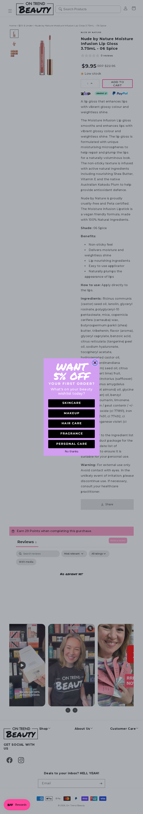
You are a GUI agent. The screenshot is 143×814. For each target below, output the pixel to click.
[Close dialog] (95, 363)
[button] (71, 403)
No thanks (71, 451)
